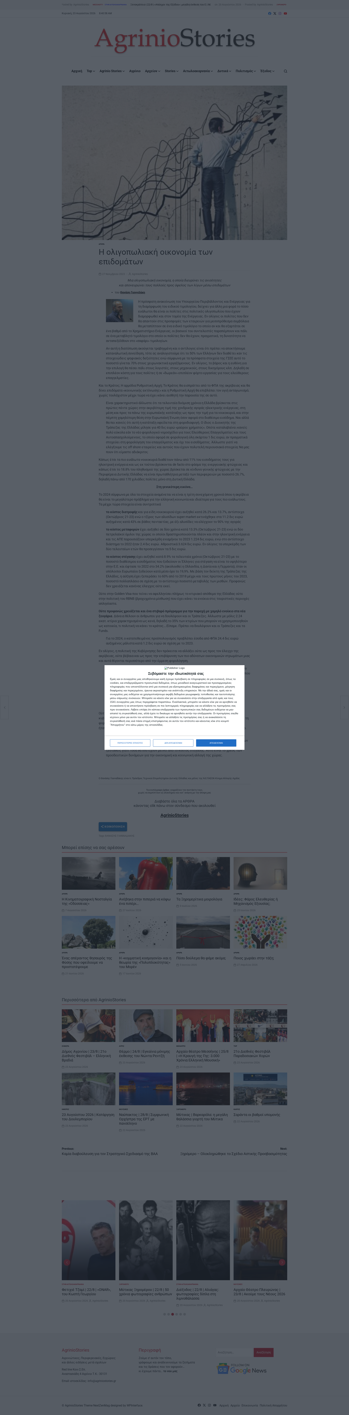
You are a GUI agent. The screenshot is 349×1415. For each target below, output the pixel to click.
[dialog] (174, 707)
